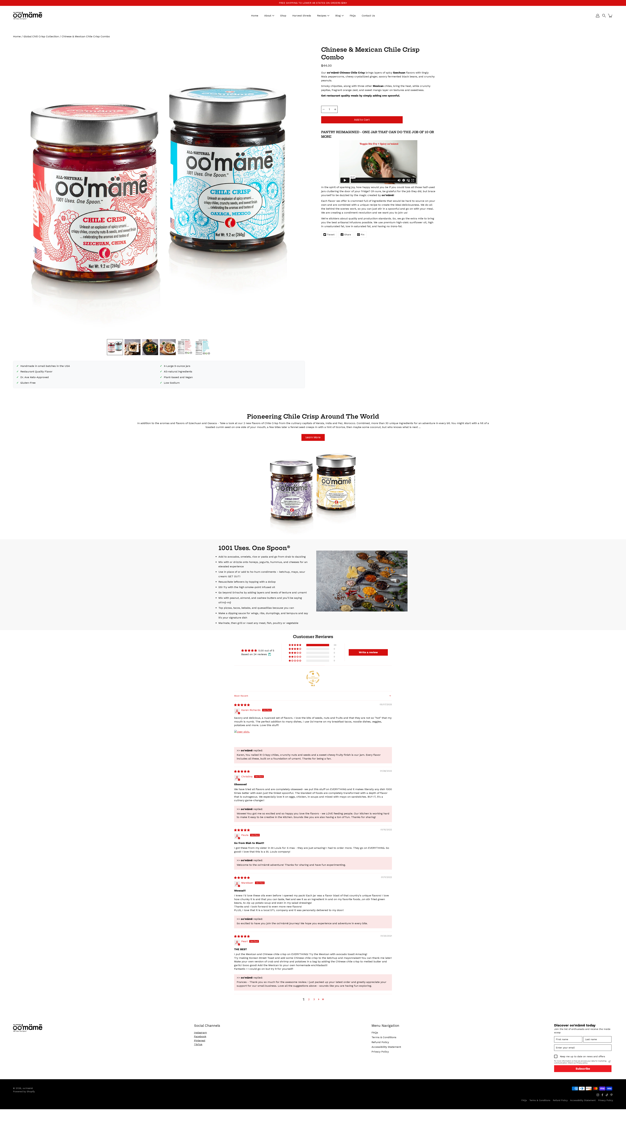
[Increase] (335, 109)
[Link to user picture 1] (242, 737)
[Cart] (610, 15)
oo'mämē (28, 1088)
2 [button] (309, 999)
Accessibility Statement (386, 1046)
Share (347, 234)
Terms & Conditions (384, 1037)
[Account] (597, 15)
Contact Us (368, 15)
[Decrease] (323, 109)
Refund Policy (380, 1042)
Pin (363, 234)
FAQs (353, 15)
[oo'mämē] (27, 15)
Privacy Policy (380, 1051)
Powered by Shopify (24, 1091)
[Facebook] (602, 1095)
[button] (604, 15)
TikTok (198, 1044)
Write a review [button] (368, 652)
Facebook (200, 1036)
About (267, 15)
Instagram (200, 1032)
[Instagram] (597, 1095)
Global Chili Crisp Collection (41, 36)
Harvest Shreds (301, 15)
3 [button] (314, 999)
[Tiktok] (606, 1095)
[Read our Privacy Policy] (609, 1061)
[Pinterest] (611, 1095)
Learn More (313, 437)
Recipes (321, 15)
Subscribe (583, 1068)
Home (254, 15)
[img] (242, 705)
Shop (283, 15)
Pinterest (199, 1040)
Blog (338, 15)
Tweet (331, 234)
